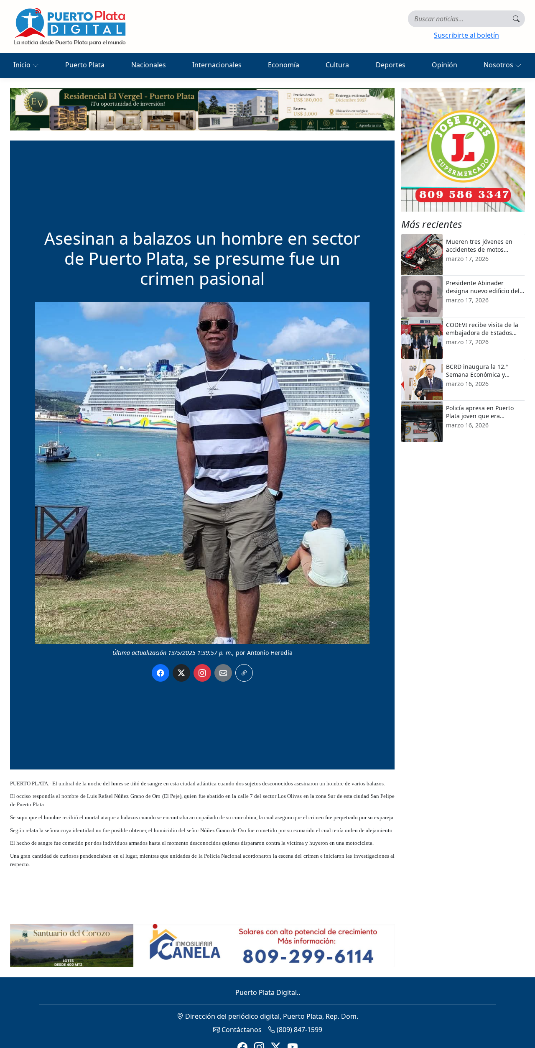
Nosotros (499, 64)
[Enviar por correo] (223, 673)
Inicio (22, 64)
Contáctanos (241, 1029)
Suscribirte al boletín (466, 35)
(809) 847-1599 (298, 1029)
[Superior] (202, 108)
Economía (283, 64)
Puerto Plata (84, 64)
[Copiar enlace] (244, 673)
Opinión (444, 64)
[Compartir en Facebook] (160, 673)
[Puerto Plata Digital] (69, 26)
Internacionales (217, 64)
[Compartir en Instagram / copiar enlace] (202, 673)
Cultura (337, 64)
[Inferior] (202, 945)
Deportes (390, 64)
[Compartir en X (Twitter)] (181, 673)
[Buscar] (516, 19)
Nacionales (148, 64)
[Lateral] (463, 150)
